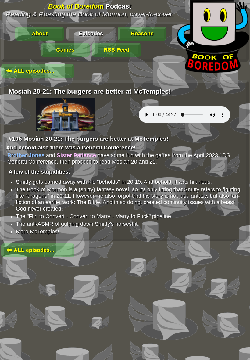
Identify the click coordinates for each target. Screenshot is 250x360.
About (40, 34)
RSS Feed (116, 50)
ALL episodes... (33, 71)
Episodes (91, 34)
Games (65, 50)
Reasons (142, 34)
